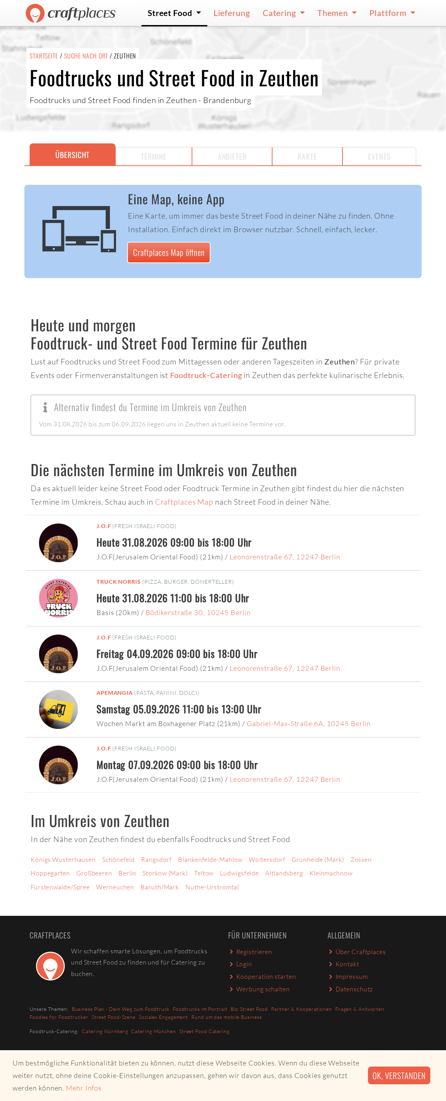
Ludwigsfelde (239, 873)
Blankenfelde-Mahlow (210, 859)
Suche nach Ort (86, 55)
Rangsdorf (156, 859)
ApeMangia (115, 692)
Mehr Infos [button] (84, 1088)
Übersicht (72, 154)
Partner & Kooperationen (301, 1009)
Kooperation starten (266, 976)
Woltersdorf (267, 859)
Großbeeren (94, 873)
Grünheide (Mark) (318, 859)
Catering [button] (280, 13)
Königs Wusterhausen (63, 859)
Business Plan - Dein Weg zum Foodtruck (121, 1009)
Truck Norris (119, 581)
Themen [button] (333, 13)
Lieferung (232, 13)
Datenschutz (354, 989)
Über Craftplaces (361, 951)
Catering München (153, 1031)
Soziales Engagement (163, 1017)
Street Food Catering (204, 1031)
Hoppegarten (50, 873)
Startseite (44, 55)
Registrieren (254, 951)
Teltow (204, 873)
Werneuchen (115, 887)
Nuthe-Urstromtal (212, 887)
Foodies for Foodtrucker (59, 1017)
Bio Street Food (249, 1009)
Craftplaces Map (184, 501)
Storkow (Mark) (165, 873)
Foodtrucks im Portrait (200, 1009)
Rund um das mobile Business (226, 1017)
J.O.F (104, 525)
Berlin (127, 873)
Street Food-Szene (114, 1017)
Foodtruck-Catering (206, 375)
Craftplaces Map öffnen (169, 252)
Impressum (352, 976)
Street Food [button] (171, 13)
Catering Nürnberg (105, 1031)
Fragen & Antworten (359, 1009)
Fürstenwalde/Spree (60, 887)
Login (244, 964)
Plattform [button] (388, 13)
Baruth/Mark (159, 887)
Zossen (361, 859)
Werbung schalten (263, 989)
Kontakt (347, 964)
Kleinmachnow (331, 873)
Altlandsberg (284, 873)
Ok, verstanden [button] (399, 1075)
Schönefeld (118, 859)
